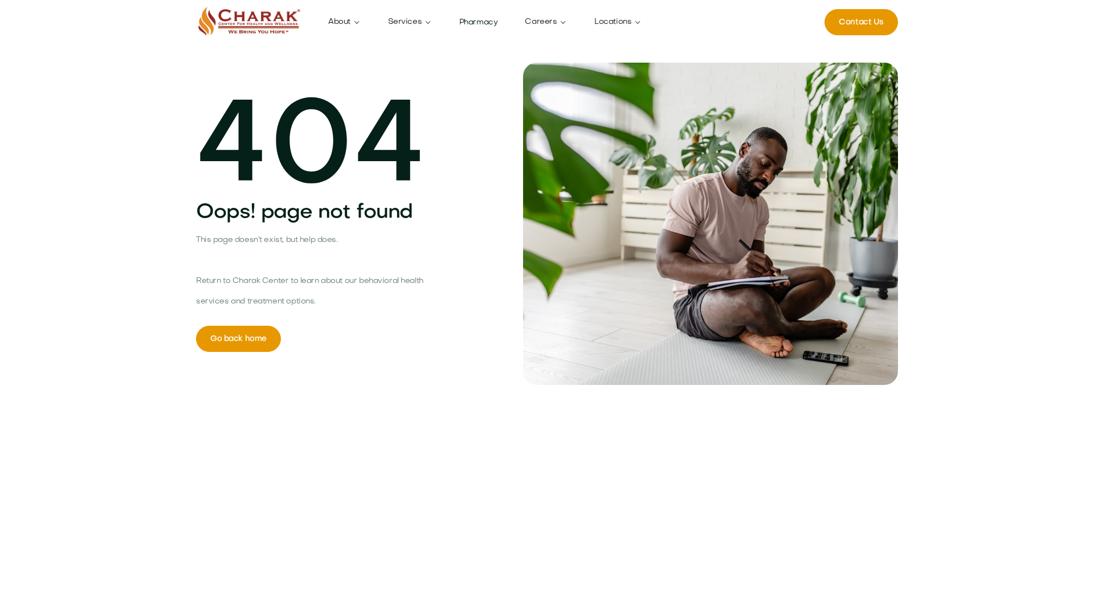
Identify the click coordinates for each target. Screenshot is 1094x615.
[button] (344, 22)
